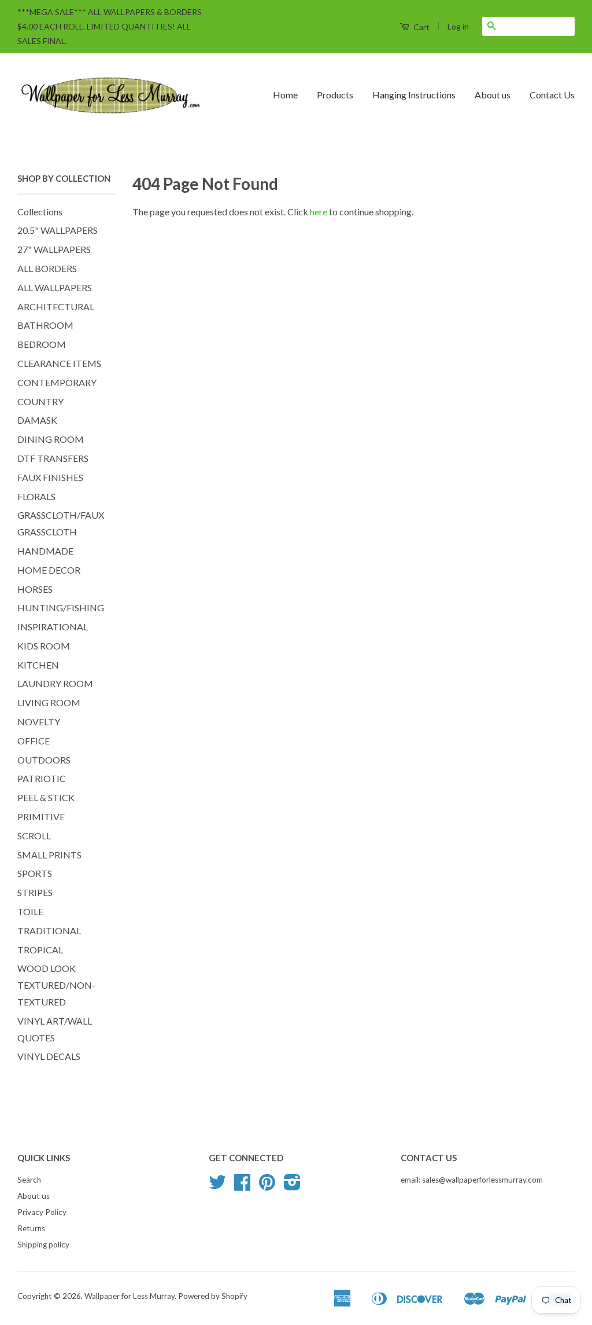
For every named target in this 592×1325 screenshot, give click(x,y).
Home (285, 94)
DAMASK (37, 419)
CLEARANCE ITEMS (59, 363)
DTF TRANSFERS (52, 458)
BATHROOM (45, 325)
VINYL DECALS (48, 1056)
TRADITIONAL (49, 930)
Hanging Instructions (414, 94)
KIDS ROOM (43, 645)
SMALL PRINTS (49, 854)
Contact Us (552, 94)
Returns (31, 1228)
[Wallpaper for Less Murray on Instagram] (292, 1186)
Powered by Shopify (212, 1296)
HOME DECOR (48, 569)
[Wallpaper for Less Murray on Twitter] (217, 1186)
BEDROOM (41, 344)
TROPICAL (40, 949)
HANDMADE (45, 550)
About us (492, 94)
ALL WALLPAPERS (54, 287)
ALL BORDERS (47, 268)
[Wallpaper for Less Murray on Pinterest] (267, 1186)
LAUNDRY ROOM (55, 683)
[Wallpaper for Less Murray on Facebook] (242, 1186)
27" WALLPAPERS (54, 249)
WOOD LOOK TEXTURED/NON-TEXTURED (56, 985)
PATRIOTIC (41, 778)
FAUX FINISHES (50, 477)
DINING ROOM (50, 439)
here (318, 211)
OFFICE (33, 740)
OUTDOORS (44, 759)
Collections (39, 211)
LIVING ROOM (48, 702)
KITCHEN (38, 664)
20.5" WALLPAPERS (57, 230)
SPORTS (34, 873)
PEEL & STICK (46, 797)
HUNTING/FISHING (60, 607)
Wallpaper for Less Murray (129, 1296)
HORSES (35, 588)
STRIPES (35, 892)
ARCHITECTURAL (55, 306)
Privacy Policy (41, 1212)
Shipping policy (43, 1244)
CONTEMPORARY (57, 382)
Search (29, 1179)
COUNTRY (40, 401)
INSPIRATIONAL (52, 626)
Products (335, 94)
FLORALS (36, 496)
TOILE (30, 911)
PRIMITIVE (41, 816)
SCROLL (34, 835)
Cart (421, 27)
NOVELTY (38, 721)
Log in (458, 26)
